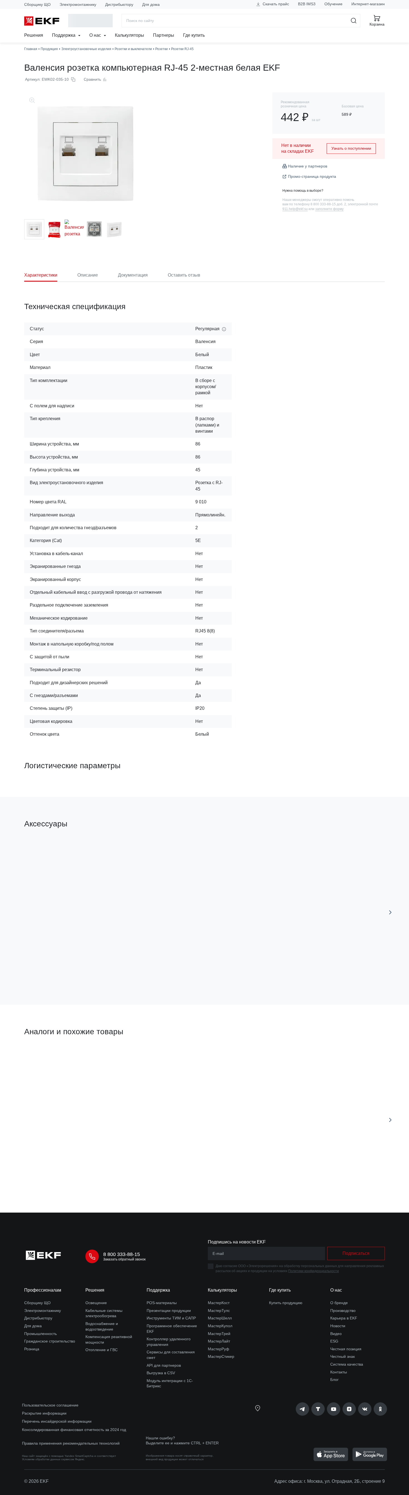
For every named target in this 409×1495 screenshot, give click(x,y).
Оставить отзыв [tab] (184, 275)
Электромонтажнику (78, 4)
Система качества (346, 1364)
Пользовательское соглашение (50, 1405)
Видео (336, 1333)
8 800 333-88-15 (121, 1254)
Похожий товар (144, 1058)
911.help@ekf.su (295, 209)
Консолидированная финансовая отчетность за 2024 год (74, 1429)
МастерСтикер (221, 1356)
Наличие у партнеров (307, 166)
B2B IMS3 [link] (307, 4)
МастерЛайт (219, 1341)
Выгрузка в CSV (161, 1373)
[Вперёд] (390, 912)
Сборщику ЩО (37, 4)
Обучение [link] (333, 4)
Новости (337, 1326)
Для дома (151, 4)
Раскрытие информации (44, 1413)
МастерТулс (219, 1310)
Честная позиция (345, 1349)
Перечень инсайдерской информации (57, 1421)
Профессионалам (42, 1290)
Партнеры (163, 35)
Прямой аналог (45, 1058)
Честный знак (342, 1356)
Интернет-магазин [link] (368, 4)
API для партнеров (164, 1365)
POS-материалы (162, 1303)
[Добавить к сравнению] (106, 969)
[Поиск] (353, 20)
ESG (334, 1341)
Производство (343, 1310)
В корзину (155, 969)
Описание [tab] (87, 275)
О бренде (339, 1303)
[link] (302, 1409)
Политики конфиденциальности (313, 1271)
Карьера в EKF (343, 1318)
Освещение (96, 1303)
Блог (334, 1379)
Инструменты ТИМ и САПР (171, 1318)
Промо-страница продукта (312, 176)
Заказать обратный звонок (124, 1259)
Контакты (338, 1372)
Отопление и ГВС (101, 1350)
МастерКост (219, 1303)
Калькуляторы (129, 35)
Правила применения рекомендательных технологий (71, 1443)
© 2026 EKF (36, 1481)
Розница (31, 1349)
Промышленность (40, 1333)
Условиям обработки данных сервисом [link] (48, 1459)
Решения (33, 35)
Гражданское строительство (49, 1341)
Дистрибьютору (119, 4)
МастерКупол (220, 1326)
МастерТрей (219, 1333)
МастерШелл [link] (220, 1318)
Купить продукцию (285, 1303)
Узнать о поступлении (351, 148)
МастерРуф (218, 1349)
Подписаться (56, 969)
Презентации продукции (169, 1310)
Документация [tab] (133, 275)
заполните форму (329, 209)
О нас (95, 35)
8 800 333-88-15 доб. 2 (328, 204)
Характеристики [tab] (40, 275)
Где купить (194, 35)
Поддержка (64, 35)
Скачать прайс (275, 4)
